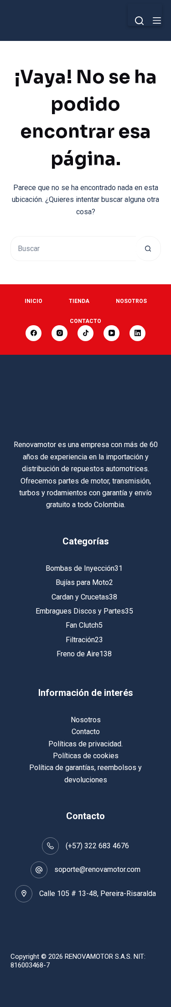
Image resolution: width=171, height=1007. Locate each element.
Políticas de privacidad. (85, 744)
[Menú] (157, 20)
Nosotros (131, 301)
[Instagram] (59, 333)
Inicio (33, 301)
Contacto (85, 321)
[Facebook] (33, 333)
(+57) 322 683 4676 (97, 845)
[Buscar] (139, 20)
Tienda (79, 301)
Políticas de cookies (86, 755)
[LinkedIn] (137, 333)
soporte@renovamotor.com (97, 869)
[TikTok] (85, 333)
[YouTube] (111, 333)
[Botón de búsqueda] (148, 248)
